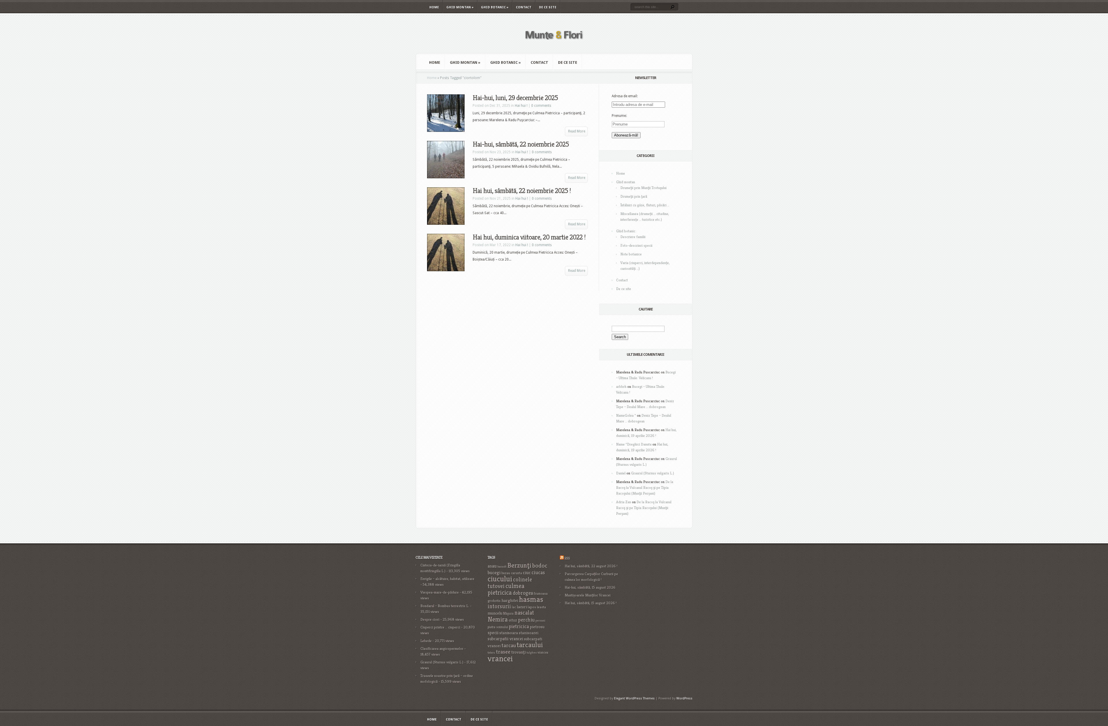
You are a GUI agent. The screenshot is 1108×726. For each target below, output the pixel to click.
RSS (567, 558)
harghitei (509, 600)
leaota (541, 607)
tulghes (532, 652)
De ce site (547, 7)
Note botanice (631, 254)
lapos (532, 607)
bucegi (494, 573)
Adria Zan (623, 501)
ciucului (500, 579)
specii (493, 633)
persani (540, 620)
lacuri (522, 606)
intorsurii (499, 606)
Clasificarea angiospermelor (441, 648)
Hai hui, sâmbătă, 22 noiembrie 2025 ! (522, 190)
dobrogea (523, 593)
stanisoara (508, 632)
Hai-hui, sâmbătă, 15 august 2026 (590, 587)
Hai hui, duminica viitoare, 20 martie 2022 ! (529, 237)
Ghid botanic (494, 7)
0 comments (541, 106)
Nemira (498, 619)
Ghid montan (459, 7)
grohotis (494, 600)
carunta (516, 573)
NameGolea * (626, 415)
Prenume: (619, 116)
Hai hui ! (521, 106)
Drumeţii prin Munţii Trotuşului (643, 187)
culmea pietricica (506, 589)
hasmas (531, 599)
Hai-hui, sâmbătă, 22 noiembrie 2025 (521, 144)
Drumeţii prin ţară (633, 196)
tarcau (508, 645)
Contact (523, 7)
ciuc (527, 573)
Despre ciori (429, 619)
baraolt (501, 566)
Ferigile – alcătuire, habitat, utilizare (447, 578)
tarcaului (530, 644)
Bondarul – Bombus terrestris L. (444, 605)
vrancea (543, 652)
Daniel (621, 473)
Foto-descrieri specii (636, 245)
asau (492, 566)
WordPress (684, 698)
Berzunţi (519, 565)
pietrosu (537, 626)
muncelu (495, 613)
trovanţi (518, 652)
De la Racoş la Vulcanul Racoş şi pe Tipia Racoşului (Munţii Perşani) (644, 487)
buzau (505, 573)
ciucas (538, 572)
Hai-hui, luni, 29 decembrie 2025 (515, 97)
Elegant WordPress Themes (634, 698)
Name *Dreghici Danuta (634, 444)
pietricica (519, 626)
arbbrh (621, 386)
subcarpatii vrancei (505, 638)
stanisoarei (528, 632)
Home (434, 7)
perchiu (526, 620)
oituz (513, 620)
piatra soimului (498, 627)
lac (514, 607)
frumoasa (541, 593)
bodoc (539, 565)
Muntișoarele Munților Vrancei (588, 595)
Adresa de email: (625, 96)
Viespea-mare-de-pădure (439, 592)
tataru (491, 652)
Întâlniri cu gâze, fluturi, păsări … (644, 205)
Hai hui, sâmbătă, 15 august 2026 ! (591, 602)
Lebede (426, 640)
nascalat (524, 612)
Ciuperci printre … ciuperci (440, 627)
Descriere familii (632, 236)
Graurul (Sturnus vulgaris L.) (652, 473)
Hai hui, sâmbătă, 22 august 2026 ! (591, 566)
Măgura (508, 613)
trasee (503, 651)
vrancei (500, 658)
